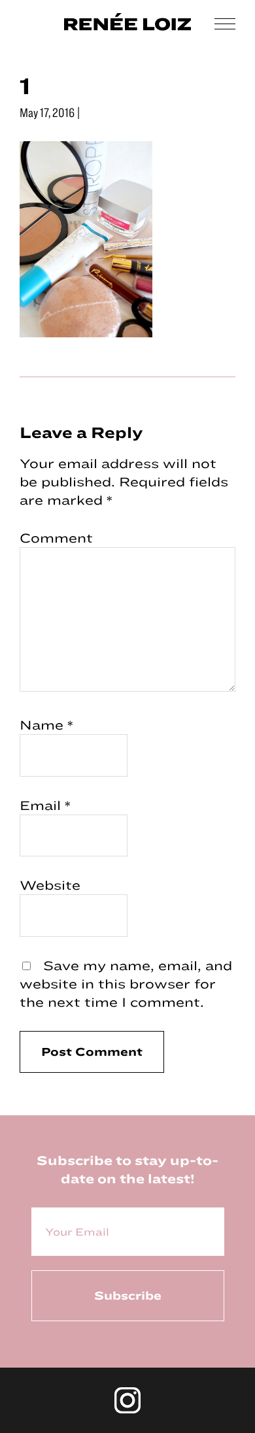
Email (45, 805)
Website (50, 884)
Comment (56, 537)
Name (46, 724)
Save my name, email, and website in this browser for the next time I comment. (126, 983)
